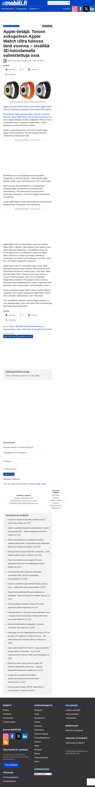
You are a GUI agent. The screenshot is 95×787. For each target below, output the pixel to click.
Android (37, 742)
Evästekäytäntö (9, 781)
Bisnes (37, 754)
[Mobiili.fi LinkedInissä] (92, 9)
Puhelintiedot (7, 9)
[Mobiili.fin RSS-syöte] (6, 742)
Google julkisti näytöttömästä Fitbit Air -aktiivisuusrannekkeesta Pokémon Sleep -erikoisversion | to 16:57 (24, 678)
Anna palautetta (72, 714)
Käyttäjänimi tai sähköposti (15, 453)
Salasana (7, 461)
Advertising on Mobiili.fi (75, 743)
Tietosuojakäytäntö (10, 777)
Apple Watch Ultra (9, 336)
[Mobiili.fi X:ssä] (86, 9)
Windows (38, 750)
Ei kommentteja (47, 26)
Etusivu (6, 710)
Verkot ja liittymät (41, 734)
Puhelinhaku (8, 718)
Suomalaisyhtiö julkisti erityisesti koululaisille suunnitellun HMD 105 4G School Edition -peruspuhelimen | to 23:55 (24, 575)
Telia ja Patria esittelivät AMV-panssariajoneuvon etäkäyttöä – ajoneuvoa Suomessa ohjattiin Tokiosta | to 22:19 (29, 595)
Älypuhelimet (39, 718)
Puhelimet (7, 714)
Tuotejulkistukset (41, 758)
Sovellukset (39, 730)
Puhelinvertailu (9, 722)
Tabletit (37, 722)
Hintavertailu (21, 9)
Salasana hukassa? (11, 479)
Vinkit (36, 714)
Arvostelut (38, 710)
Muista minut (10, 469)
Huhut (10, 26)
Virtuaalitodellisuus (42, 738)
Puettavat (16, 26)
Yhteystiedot (71, 718)
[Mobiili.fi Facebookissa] (80, 9)
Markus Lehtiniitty (14, 61)
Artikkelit (33, 9)
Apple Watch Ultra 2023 (24, 336)
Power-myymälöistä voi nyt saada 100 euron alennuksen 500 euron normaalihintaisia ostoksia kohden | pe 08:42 (26, 563)
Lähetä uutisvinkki (73, 710)
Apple (5, 26)
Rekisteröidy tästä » (38, 484)
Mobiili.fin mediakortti (74, 730)
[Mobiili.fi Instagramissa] (75, 9)
